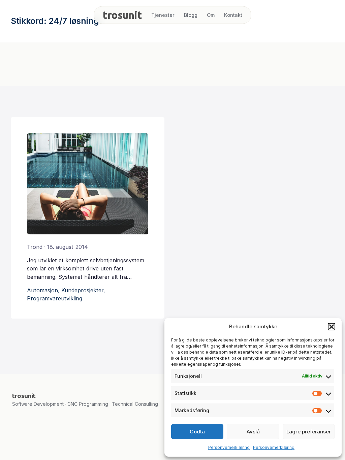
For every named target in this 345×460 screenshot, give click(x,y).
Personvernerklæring (229, 447)
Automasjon (42, 290)
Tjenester (163, 15)
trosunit (122, 15)
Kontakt (233, 15)
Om (211, 15)
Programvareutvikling (54, 298)
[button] (331, 326)
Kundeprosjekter (82, 290)
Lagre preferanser (308, 431)
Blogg (190, 15)
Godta (197, 431)
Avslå (253, 431)
